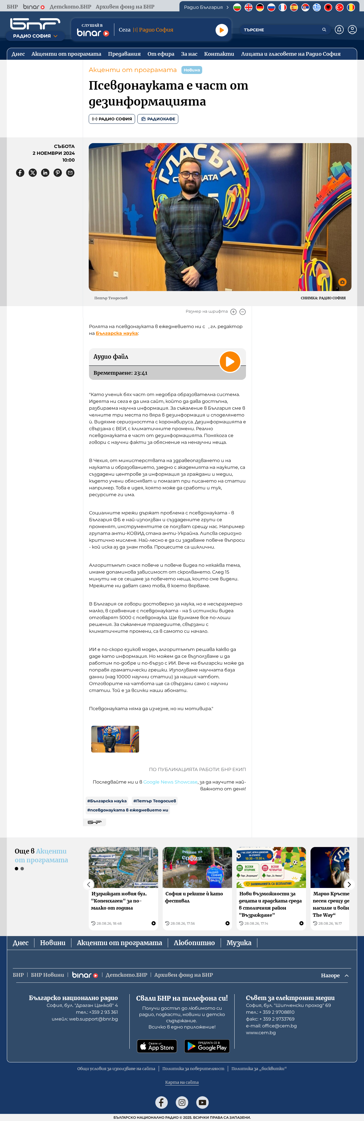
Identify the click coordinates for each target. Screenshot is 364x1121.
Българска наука (117, 333)
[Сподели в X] (32, 172)
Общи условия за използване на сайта (116, 1068)
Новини (52, 943)
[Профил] (352, 29)
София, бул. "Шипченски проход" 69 (288, 1005)
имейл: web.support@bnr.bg (85, 1019)
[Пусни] (222, 30)
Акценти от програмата (133, 70)
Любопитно (194, 943)
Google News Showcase (170, 782)
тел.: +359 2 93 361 (97, 1012)
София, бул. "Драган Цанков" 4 (82, 1005)
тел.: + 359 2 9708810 (270, 1012)
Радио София (115, 118)
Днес (20, 943)
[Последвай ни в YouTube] (202, 1102)
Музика (239, 943)
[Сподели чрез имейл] (70, 172)
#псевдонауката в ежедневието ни (127, 810)
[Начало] (35, 24)
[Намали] (242, 311)
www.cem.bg (261, 1032)
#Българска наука (107, 800)
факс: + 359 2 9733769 (270, 1019)
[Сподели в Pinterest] (57, 172)
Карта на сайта (182, 1082)
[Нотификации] (339, 29)
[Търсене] (324, 29)
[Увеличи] (233, 311)
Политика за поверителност (193, 1068)
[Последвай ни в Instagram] (182, 1102)
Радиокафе (161, 118)
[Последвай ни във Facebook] (161, 1102)
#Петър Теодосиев (154, 800)
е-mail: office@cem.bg (271, 1026)
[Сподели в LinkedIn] (45, 172)
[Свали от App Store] (157, 1046)
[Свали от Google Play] (207, 1046)
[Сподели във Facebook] (20, 172)
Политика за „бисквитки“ (259, 1068)
